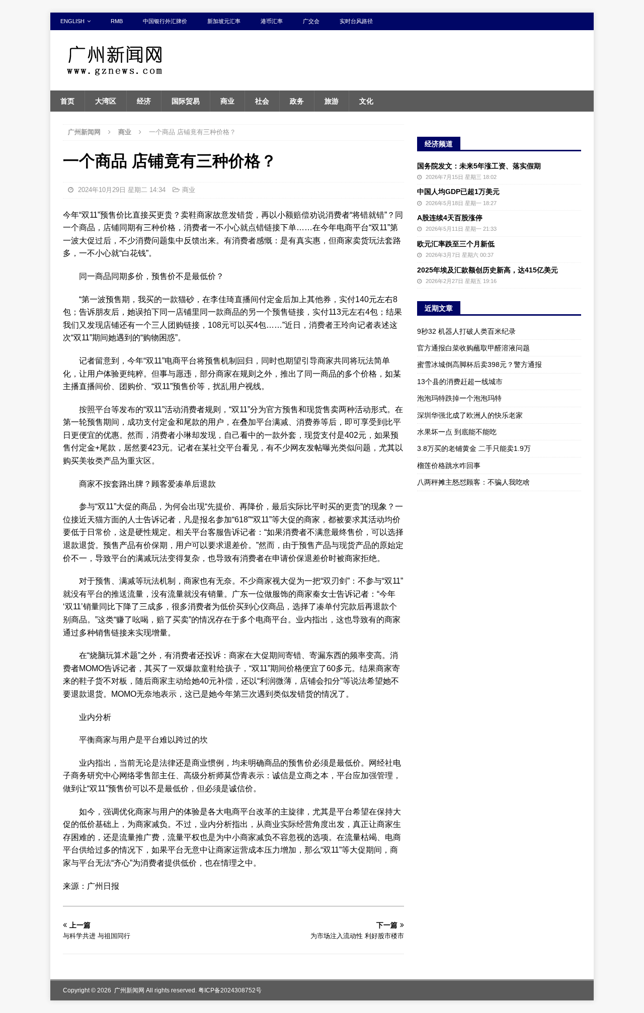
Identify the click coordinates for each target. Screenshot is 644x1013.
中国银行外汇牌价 (165, 21)
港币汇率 (272, 21)
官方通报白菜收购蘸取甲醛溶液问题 (473, 348)
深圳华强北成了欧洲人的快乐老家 (470, 415)
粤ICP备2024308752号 (230, 990)
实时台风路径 (356, 21)
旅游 (332, 101)
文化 (366, 101)
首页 (67, 101)
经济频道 (439, 144)
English (72, 21)
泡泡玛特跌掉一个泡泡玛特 (459, 398)
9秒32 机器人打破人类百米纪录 (466, 331)
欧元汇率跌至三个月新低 (456, 244)
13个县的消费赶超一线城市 (460, 382)
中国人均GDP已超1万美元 (458, 192)
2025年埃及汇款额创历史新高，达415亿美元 (487, 270)
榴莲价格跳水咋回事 (448, 466)
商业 (227, 101)
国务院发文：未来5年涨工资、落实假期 (479, 166)
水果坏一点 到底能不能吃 (457, 432)
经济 (144, 101)
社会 (262, 101)
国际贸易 (186, 101)
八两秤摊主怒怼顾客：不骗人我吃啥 (473, 482)
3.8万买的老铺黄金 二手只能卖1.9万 (474, 448)
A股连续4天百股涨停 (449, 218)
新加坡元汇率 (223, 21)
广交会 (311, 21)
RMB (117, 21)
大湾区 (105, 101)
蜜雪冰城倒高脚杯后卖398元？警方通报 (479, 364)
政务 (297, 101)
